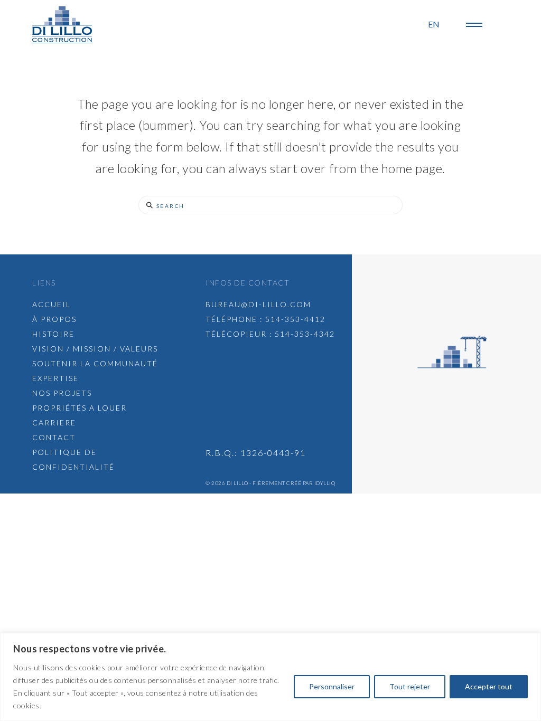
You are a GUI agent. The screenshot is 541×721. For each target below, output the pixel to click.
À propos (54, 319)
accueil (51, 304)
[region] (270, 677)
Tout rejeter (409, 686)
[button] (474, 25)
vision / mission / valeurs (95, 348)
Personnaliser (332, 686)
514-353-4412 (295, 319)
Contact (54, 437)
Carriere (54, 422)
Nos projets (62, 392)
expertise (55, 378)
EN (434, 24)
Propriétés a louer (79, 407)
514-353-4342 (305, 333)
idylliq (324, 483)
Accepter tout (488, 686)
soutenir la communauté (95, 363)
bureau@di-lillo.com (258, 304)
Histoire (53, 333)
